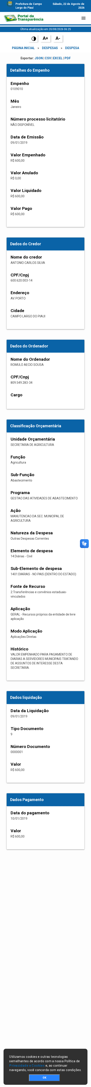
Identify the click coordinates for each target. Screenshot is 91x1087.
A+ (45, 38)
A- (57, 38)
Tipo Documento (27, 728)
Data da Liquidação (30, 710)
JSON (39, 58)
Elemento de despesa (32, 550)
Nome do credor (26, 257)
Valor (16, 764)
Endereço (20, 292)
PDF (67, 58)
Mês (15, 101)
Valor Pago (21, 208)
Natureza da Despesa (32, 532)
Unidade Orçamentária (33, 439)
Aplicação (20, 608)
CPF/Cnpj (20, 275)
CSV (48, 58)
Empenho (20, 83)
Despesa (72, 48)
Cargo (16, 394)
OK (44, 1077)
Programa (20, 492)
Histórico (19, 649)
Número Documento (30, 746)
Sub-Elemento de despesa (36, 568)
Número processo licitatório (38, 119)
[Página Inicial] (23, 18)
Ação (16, 510)
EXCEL (58, 58)
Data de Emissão (27, 137)
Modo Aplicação (26, 631)
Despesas (50, 48)
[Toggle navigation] (83, 18)
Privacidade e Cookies (27, 1065)
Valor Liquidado (26, 190)
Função (18, 457)
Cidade (17, 310)
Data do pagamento (30, 812)
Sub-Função (22, 474)
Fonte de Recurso (28, 586)
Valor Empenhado (28, 154)
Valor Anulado (24, 172)
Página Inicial (23, 48)
